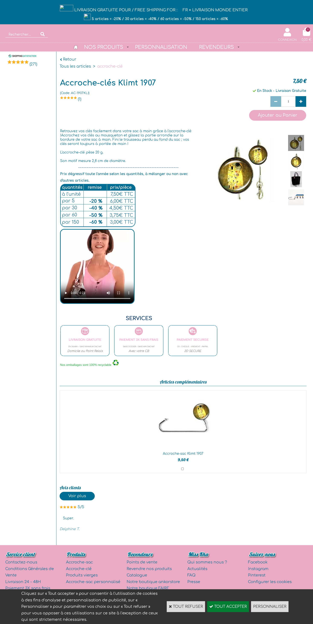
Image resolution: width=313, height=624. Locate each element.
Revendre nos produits (149, 569)
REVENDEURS (216, 47)
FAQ (191, 575)
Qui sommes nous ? (207, 562)
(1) (79, 99)
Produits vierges (82, 575)
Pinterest (257, 575)
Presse (193, 582)
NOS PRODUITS (103, 47)
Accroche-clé (79, 569)
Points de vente (142, 562)
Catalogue (137, 575)
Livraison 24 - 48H (23, 582)
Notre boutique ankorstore (153, 582)
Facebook (257, 562)
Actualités (197, 569)
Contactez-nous (21, 562)
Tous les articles (75, 66)
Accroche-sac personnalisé (93, 582)
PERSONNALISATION (161, 47)
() (33, 64)
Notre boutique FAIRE (148, 588)
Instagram (258, 569)
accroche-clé (110, 66)
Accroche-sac (79, 562)
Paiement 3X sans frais (27, 588)
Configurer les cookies (270, 582)
